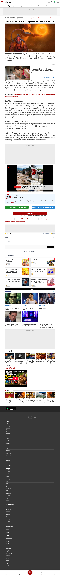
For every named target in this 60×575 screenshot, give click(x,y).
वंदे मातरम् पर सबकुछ (17, 6)
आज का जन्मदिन (9, 541)
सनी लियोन (8, 496)
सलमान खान (8, 493)
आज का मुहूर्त (8, 543)
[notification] (57, 2)
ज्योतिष (38, 6)
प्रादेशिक (7, 438)
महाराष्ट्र (7, 448)
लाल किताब (8, 548)
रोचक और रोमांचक (20, 222)
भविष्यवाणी (8, 509)
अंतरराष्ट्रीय (8, 433)
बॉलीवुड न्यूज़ (8, 471)
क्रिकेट (33, 6)
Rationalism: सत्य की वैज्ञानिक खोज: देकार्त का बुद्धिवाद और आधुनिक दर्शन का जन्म (20, 361)
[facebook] (25, 418)
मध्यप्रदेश (8, 441)
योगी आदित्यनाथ (9, 424)
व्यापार (7, 463)
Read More (17, 187)
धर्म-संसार (27, 6)
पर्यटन (7, 483)
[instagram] (35, 418)
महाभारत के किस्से (49, 219)
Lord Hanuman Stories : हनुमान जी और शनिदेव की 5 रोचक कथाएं (30, 216)
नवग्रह (7, 563)
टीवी (7, 498)
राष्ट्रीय (7, 431)
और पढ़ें (12, 202)
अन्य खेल (8, 532)
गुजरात (7, 446)
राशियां (7, 546)
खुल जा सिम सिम (9, 486)
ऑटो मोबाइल (8, 455)
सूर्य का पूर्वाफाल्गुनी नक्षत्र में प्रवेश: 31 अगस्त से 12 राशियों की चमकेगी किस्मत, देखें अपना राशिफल (19, 400)
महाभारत (8, 519)
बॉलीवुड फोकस (9, 491)
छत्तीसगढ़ (8, 443)
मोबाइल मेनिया (9, 465)
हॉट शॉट (7, 474)
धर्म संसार (9, 390)
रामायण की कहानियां (10, 222)
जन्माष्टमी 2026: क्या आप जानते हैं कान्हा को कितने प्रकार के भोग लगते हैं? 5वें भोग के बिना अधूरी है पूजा (30, 400)
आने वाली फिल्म (9, 488)
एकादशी (7, 507)
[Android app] (11, 408)
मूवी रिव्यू (7, 479)
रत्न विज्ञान (8, 565)
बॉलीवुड (8, 6)
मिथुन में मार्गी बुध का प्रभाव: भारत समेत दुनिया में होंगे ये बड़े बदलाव (30, 361)
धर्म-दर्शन (7, 524)
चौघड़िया (7, 558)
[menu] (2, 2)
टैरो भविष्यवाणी (9, 553)
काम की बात (8, 453)
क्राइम (7, 458)
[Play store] (54, 2)
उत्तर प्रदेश (8, 426)
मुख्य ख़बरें (8, 429)
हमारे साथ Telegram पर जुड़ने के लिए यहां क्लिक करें (43, 207)
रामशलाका (8, 555)
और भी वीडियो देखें (10, 368)
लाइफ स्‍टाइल (34, 219)
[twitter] (28, 418)
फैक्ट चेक (8, 460)
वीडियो (8, 366)
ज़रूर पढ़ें (9, 351)
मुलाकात (7, 500)
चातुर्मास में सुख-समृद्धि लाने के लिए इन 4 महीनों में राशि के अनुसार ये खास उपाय (51, 361)
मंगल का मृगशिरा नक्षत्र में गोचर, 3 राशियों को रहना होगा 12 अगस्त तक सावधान (9, 361)
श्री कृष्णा (8, 514)
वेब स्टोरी (7, 476)
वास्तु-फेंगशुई (8, 551)
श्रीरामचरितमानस (46, 6)
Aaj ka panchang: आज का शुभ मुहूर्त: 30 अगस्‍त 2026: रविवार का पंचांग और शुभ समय (9, 400)
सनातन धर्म (8, 511)
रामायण (7, 516)
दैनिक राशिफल (9, 538)
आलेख (7, 481)
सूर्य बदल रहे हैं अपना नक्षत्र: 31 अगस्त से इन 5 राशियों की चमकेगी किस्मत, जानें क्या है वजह (51, 400)
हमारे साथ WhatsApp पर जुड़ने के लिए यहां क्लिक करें (16, 207)
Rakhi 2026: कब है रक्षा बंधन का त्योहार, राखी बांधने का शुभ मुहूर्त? (41, 361)
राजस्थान (7, 450)
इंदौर (7, 436)
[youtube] (31, 418)
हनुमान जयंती (20, 18)
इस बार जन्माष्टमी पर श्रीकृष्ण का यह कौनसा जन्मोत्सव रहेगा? (41, 400)
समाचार (2, 6)
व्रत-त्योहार (12, 18)
